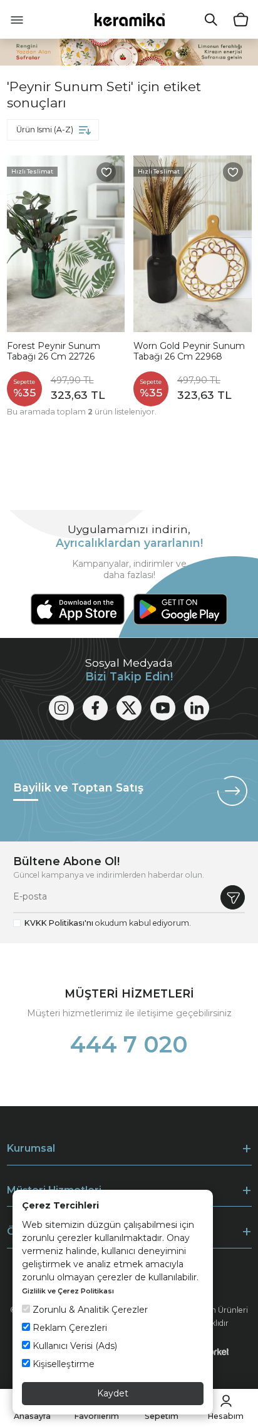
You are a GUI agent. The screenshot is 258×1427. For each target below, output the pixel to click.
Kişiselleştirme (62, 1364)
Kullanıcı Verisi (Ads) (73, 1345)
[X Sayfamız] (129, 707)
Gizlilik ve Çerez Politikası (68, 1291)
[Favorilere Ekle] (106, 172)
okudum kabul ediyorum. (107, 923)
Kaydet (112, 1393)
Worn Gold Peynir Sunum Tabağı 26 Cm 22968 (189, 352)
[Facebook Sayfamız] (95, 707)
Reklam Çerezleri (68, 1327)
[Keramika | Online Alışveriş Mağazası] (129, 19)
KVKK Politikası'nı (58, 923)
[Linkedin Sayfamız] (196, 707)
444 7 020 (129, 1044)
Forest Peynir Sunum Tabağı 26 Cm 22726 (53, 352)
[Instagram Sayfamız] (61, 707)
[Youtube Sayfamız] (162, 707)
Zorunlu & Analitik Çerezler (89, 1309)
